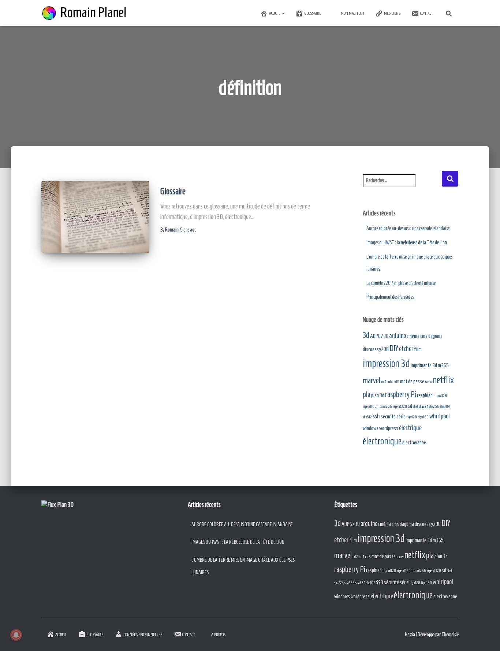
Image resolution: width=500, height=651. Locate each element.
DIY (393, 348)
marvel (371, 380)
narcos (428, 382)
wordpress (388, 428)
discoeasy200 (376, 349)
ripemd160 (370, 406)
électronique (382, 441)
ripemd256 (384, 406)
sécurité (388, 416)
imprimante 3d (424, 365)
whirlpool (439, 416)
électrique (410, 428)
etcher (406, 349)
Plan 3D (65, 504)
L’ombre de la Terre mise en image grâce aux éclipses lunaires (243, 566)
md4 (390, 382)
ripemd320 (400, 406)
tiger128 (411, 417)
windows (370, 428)
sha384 (445, 406)
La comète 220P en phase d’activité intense (401, 283)
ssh (376, 416)
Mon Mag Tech (352, 13)
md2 (384, 382)
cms (424, 336)
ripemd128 (440, 396)
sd (410, 406)
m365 (443, 365)
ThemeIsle (450, 634)
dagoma (435, 336)
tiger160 (423, 417)
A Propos (218, 634)
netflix (443, 380)
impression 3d (386, 363)
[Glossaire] (95, 217)
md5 (396, 382)
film (418, 349)
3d (366, 335)
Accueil (275, 13)
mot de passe (412, 381)
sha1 (415, 406)
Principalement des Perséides (390, 297)
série (401, 416)
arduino (397, 335)
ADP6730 (379, 336)
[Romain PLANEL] (85, 13)
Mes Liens (392, 13)
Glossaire (313, 13)
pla (366, 394)
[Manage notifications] (16, 635)
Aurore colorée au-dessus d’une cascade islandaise (407, 228)
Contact (426, 13)
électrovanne (414, 442)
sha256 (434, 406)
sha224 (423, 406)
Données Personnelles (142, 634)
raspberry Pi (400, 394)
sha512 (367, 417)
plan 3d (377, 395)
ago (188, 230)
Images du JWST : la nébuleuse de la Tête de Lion (406, 242)
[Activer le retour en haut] (485, 636)
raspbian (425, 395)
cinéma (413, 336)
